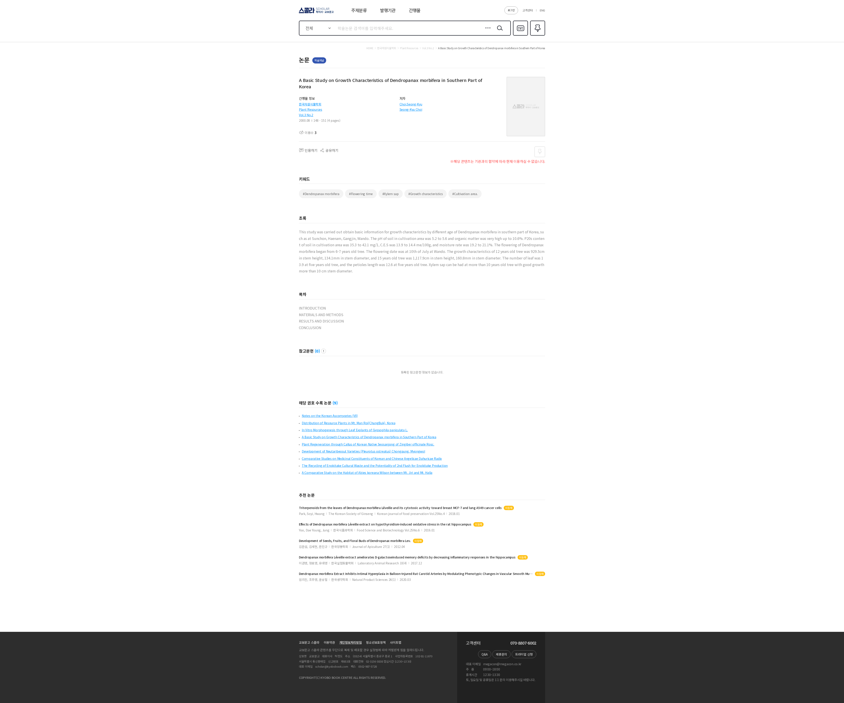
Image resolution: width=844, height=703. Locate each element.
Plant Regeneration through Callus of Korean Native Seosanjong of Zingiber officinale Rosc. (368, 444)
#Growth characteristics (425, 194)
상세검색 (486, 31)
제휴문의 (501, 654)
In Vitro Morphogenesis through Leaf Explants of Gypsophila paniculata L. (355, 430)
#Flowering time (361, 194)
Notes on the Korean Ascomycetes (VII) (330, 415)
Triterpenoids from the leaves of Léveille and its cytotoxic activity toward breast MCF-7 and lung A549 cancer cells (400, 508)
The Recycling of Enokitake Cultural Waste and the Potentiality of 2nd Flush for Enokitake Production (375, 465)
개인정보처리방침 (350, 642)
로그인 (511, 10)
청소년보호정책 (376, 642)
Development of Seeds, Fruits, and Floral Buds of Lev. (355, 541)
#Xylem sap (390, 194)
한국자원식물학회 (310, 104)
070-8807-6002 (523, 643)
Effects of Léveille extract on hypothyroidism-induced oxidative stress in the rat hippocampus (385, 524)
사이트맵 (395, 642)
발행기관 (388, 10)
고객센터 (527, 10)
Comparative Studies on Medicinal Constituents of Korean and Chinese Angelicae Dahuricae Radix (372, 458)
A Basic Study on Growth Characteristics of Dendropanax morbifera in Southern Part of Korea (369, 437)
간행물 (414, 10)
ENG (542, 10)
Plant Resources (310, 109)
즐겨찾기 (537, 35)
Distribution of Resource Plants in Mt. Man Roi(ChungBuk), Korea (348, 423)
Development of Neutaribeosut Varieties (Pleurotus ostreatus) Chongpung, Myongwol (363, 451)
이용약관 (329, 642)
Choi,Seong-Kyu (411, 104)
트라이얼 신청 (524, 654)
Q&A (485, 654)
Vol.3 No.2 (306, 115)
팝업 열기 (323, 351)
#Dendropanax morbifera (321, 194)
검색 (499, 31)
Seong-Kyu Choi (411, 109)
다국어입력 (520, 35)
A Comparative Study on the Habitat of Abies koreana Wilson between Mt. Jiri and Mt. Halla (367, 472)
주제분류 (359, 10)
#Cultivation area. (465, 194)
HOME (369, 48)
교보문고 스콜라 (309, 642)
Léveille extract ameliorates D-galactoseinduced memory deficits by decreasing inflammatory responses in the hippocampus (407, 557)
